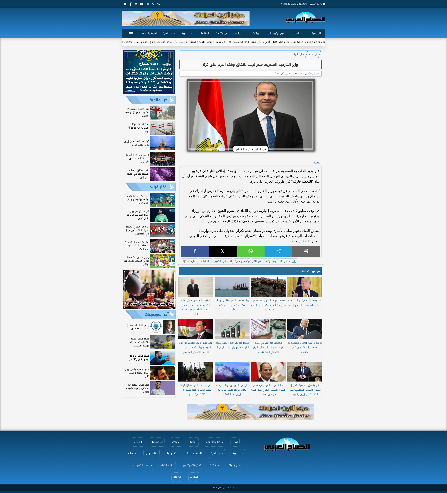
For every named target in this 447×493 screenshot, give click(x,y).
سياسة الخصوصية (142, 465)
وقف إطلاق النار (261, 261)
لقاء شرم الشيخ (223, 261)
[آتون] (186, 18)
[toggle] (131, 33)
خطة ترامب (206, 261)
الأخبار (296, 33)
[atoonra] (250, 412)
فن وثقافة (222, 33)
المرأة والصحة (149, 33)
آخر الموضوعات (156, 314)
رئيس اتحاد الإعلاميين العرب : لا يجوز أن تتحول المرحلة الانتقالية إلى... (245, 42)
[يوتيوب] (142, 4)
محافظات (214, 465)
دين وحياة (234, 465)
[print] (306, 251)
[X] (223, 251)
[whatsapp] (251, 251)
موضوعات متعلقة (308, 271)
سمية (317, 162)
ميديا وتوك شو (276, 33)
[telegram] (278, 251)
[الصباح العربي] (305, 18)
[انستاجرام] (147, 4)
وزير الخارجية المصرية (284, 261)
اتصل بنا (194, 477)
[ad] (149, 93)
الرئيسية (316, 33)
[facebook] (195, 251)
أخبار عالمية (169, 33)
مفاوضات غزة (189, 261)
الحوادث (239, 33)
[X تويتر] (136, 4)
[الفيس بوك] (130, 4)
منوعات (132, 453)
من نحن (177, 477)
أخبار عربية (186, 33)
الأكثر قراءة (158, 187)
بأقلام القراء (167, 465)
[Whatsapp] (153, 4)
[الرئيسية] (125, 4)
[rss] (158, 4)
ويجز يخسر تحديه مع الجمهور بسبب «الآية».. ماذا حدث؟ (170, 42)
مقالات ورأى (151, 453)
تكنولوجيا (172, 453)
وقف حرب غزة (242, 261)
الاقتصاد (204, 33)
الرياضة (256, 33)
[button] (126, 18)
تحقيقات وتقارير (192, 465)
